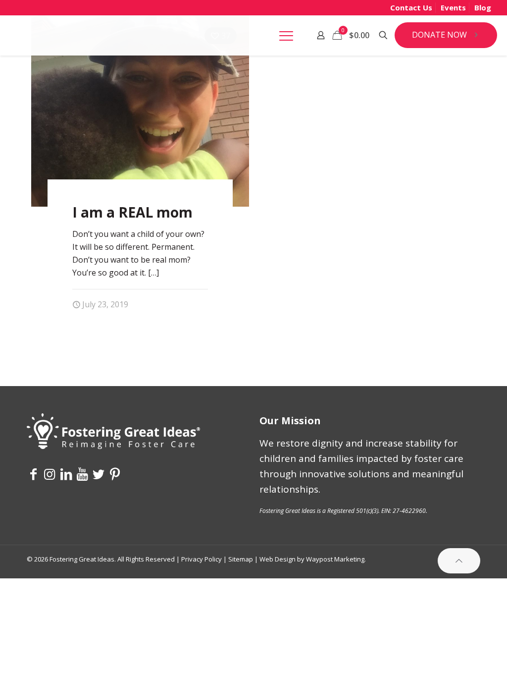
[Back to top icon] (459, 560)
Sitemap (240, 559)
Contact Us (411, 7)
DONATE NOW (439, 34)
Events (453, 7)
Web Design (277, 559)
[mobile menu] (286, 35)
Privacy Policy (201, 559)
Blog (482, 7)
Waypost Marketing (335, 559)
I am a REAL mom (132, 212)
